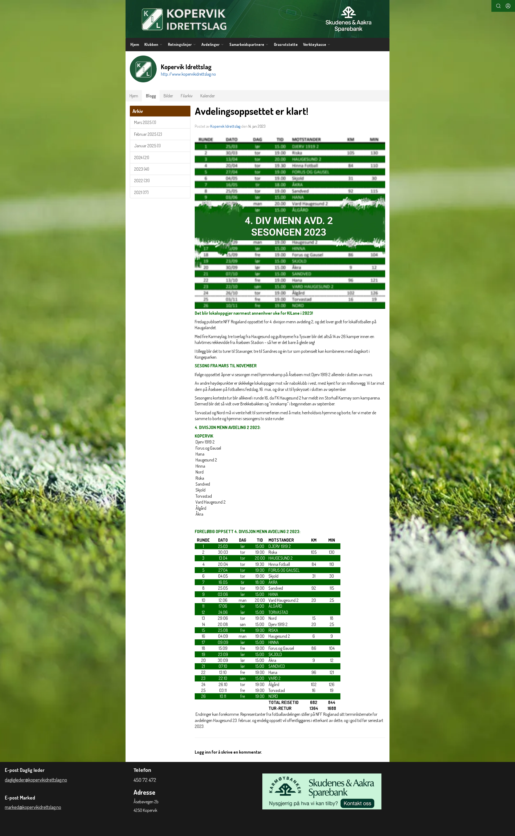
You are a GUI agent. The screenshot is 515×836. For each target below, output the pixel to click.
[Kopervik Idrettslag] (257, 19)
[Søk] (498, 6)
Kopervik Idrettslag (225, 126)
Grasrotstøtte (286, 44)
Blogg (151, 95)
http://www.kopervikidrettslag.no (188, 74)
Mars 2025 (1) (145, 122)
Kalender (207, 95)
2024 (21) (141, 157)
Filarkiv (187, 95)
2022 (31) (142, 180)
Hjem (134, 44)
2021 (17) (141, 192)
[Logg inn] (508, 6)
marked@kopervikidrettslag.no (33, 807)
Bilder (168, 95)
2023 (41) (141, 169)
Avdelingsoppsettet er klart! (251, 111)
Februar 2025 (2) (148, 134)
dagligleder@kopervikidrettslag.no (36, 780)
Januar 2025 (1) (147, 145)
